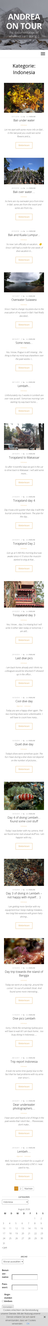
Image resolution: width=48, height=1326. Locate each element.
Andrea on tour (24, 21)
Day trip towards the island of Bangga (24, 973)
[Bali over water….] (24, 170)
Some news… (24, 343)
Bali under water (24, 120)
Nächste (28, 1188)
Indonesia (23, 125)
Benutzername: (5, 1273)
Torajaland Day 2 (24, 543)
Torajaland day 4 (24, 500)
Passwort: (5, 1286)
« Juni (4, 1247)
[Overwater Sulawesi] (24, 282)
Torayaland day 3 (24, 615)
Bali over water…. (24, 192)
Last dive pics (24, 658)
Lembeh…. (24, 1151)
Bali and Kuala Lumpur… (24, 235)
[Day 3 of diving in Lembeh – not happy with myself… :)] (24, 872)
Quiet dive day (24, 744)
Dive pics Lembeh (24, 1018)
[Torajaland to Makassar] (24, 436)
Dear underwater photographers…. (24, 1106)
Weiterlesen (24, 145)
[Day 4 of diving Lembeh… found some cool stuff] (24, 795)
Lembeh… (24, 386)
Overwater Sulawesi (24, 300)
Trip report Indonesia (24, 1061)
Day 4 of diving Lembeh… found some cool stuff (24, 819)
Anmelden (8, 1307)
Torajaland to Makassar (24, 457)
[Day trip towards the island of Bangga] (24, 950)
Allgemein (19, 706)
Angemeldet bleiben (8, 1298)
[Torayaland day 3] (24, 594)
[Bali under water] (24, 97)
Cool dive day (24, 701)
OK (28, 1323)
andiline (32, 117)
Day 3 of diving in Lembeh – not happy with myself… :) (24, 895)
